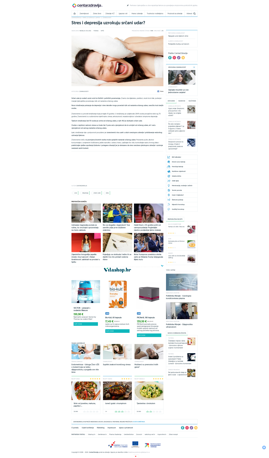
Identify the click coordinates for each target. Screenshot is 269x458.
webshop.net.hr (150, 434)
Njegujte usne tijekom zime (178, 36)
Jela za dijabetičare (174, 224)
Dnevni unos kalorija (178, 162)
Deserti (170, 253)
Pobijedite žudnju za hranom (178, 44)
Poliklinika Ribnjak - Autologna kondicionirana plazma (178, 297)
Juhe (169, 238)
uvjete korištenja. (139, 422)
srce (75, 193)
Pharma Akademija (115, 434)
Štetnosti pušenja (177, 200)
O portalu (75, 428)
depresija (85, 193)
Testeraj (171, 338)
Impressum (112, 428)
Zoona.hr (139, 434)
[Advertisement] (117, 168)
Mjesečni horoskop (178, 204)
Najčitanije (192, 101)
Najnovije (181, 101)
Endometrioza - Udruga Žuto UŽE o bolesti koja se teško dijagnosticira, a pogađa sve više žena (85, 368)
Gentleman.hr (102, 434)
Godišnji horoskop (178, 209)
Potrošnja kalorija (177, 167)
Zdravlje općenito (174, 106)
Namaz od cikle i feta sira (176, 227)
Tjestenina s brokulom (146, 403)
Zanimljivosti (84, 14)
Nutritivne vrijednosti (178, 171)
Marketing (100, 428)
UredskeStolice (129, 434)
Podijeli (96, 31)
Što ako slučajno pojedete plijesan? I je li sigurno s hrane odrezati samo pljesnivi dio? (176, 128)
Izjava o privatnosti (126, 428)
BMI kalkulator (176, 157)
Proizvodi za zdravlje (175, 14)
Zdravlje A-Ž (109, 14)
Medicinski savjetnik (172, 293)
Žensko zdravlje (76, 361)
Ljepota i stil (123, 14)
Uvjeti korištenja (88, 428)
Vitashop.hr (91, 434)
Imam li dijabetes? (178, 195)
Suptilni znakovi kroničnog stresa (116, 364)
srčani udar (97, 193)
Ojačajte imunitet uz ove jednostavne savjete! (178, 91)
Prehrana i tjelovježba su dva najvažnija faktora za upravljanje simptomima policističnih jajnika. (164, 5)
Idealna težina (176, 176)
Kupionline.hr (162, 434)
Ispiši (102, 31)
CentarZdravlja (87, 5)
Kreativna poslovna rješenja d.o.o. (139, 452)
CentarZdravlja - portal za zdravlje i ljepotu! (85, 17)
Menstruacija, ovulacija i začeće (182, 185)
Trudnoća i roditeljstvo (155, 14)
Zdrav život (97, 14)
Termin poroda (177, 190)
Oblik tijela (175, 181)
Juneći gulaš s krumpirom (115, 403)
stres (107, 193)
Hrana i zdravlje (137, 14)
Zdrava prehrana (174, 369)
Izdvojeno (171, 101)
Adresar (189, 14)
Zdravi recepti (173, 434)
